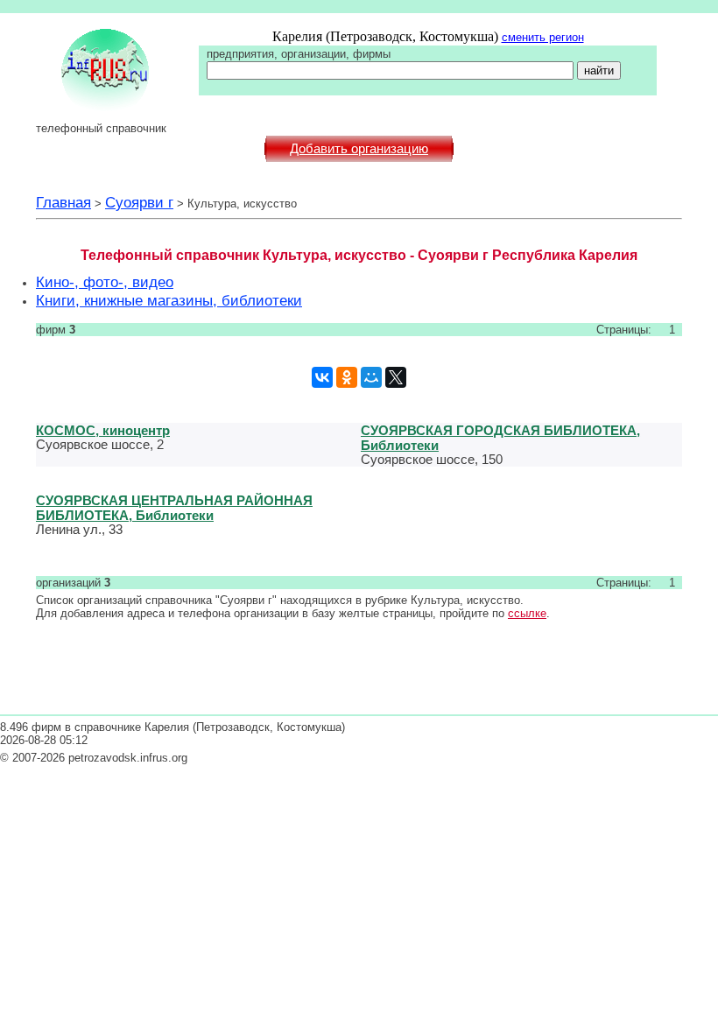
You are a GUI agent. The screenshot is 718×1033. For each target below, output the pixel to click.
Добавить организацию (359, 149)
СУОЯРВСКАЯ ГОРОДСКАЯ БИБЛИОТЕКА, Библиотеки (500, 438)
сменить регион (543, 37)
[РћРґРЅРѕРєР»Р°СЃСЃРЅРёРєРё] (346, 377)
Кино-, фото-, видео (104, 282)
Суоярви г (139, 202)
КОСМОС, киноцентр (103, 430)
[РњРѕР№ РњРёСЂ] (371, 377)
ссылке (527, 613)
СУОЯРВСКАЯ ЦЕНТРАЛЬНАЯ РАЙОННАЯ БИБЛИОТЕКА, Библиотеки (174, 508)
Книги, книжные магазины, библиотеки (169, 300)
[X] (395, 377)
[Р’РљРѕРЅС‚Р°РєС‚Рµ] (322, 377)
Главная (63, 202)
